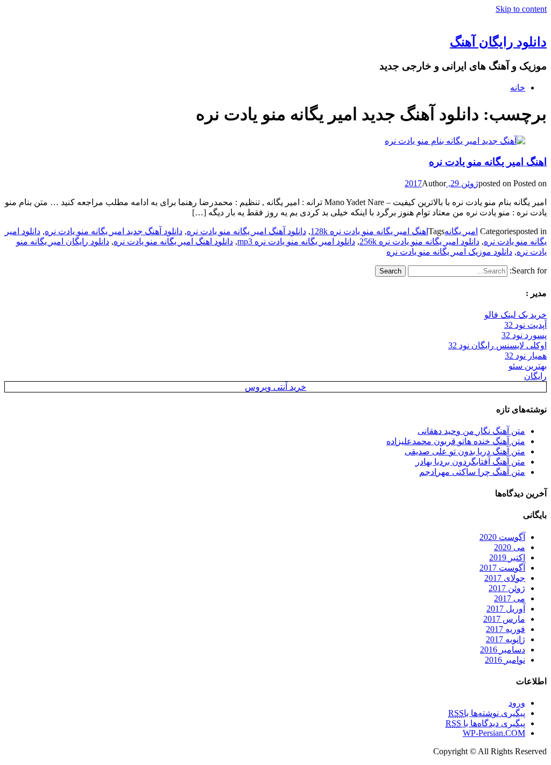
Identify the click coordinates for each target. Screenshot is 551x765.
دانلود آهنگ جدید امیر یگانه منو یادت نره (113, 231)
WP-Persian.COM (494, 733)
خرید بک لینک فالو (515, 314)
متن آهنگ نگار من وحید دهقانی (471, 431)
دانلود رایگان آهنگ (498, 42)
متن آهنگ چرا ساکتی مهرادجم (472, 471)
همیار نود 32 (526, 355)
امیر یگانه (461, 231)
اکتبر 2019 (507, 557)
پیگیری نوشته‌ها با (486, 713)
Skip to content (521, 8)
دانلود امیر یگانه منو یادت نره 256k (419, 241)
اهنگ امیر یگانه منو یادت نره (488, 161)
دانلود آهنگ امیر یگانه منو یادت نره (246, 231)
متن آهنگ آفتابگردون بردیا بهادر (470, 461)
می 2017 (509, 598)
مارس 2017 (504, 618)
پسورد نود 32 (524, 335)
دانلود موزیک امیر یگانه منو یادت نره (449, 251)
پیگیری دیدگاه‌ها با (485, 723)
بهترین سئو (527, 365)
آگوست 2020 (502, 537)
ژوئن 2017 (507, 588)
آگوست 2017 (502, 567)
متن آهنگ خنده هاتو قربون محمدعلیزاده (455, 441)
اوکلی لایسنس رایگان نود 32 (497, 345)
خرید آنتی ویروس (275, 386)
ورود (516, 702)
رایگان (535, 376)
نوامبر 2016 (505, 659)
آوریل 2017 (505, 608)
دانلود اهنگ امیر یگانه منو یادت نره (173, 241)
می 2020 (509, 547)
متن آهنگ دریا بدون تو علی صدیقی (465, 451)
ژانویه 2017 (505, 639)
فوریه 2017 (505, 629)
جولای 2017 (504, 577)
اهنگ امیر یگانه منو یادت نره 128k (369, 231)
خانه (517, 87)
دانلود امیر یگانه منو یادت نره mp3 (296, 241)
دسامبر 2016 (502, 649)
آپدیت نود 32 (525, 324)
